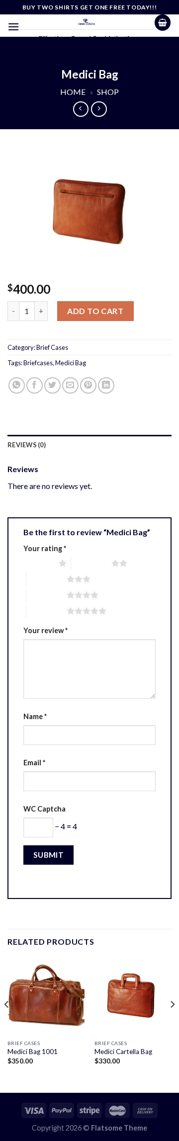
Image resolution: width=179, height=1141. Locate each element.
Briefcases (38, 363)
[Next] (172, 1024)
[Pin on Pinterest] (88, 385)
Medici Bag (70, 363)
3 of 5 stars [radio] (46, 579)
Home (73, 91)
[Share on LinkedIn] (106, 385)
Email (34, 762)
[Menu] (13, 26)
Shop (108, 91)
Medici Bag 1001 (32, 1052)
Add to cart (95, 311)
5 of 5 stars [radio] (46, 611)
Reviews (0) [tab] (26, 445)
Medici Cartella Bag (123, 1052)
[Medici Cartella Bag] (133, 996)
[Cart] (163, 22)
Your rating (44, 548)
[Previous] (7, 1024)
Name (35, 716)
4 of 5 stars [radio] (46, 595)
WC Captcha (44, 809)
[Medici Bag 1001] (46, 996)
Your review (45, 630)
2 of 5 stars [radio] (91, 563)
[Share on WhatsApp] (16, 385)
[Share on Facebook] (34, 385)
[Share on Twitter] (52, 385)
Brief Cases (52, 347)
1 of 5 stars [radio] (38, 563)
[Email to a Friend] (70, 385)
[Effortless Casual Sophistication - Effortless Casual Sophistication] (87, 21)
